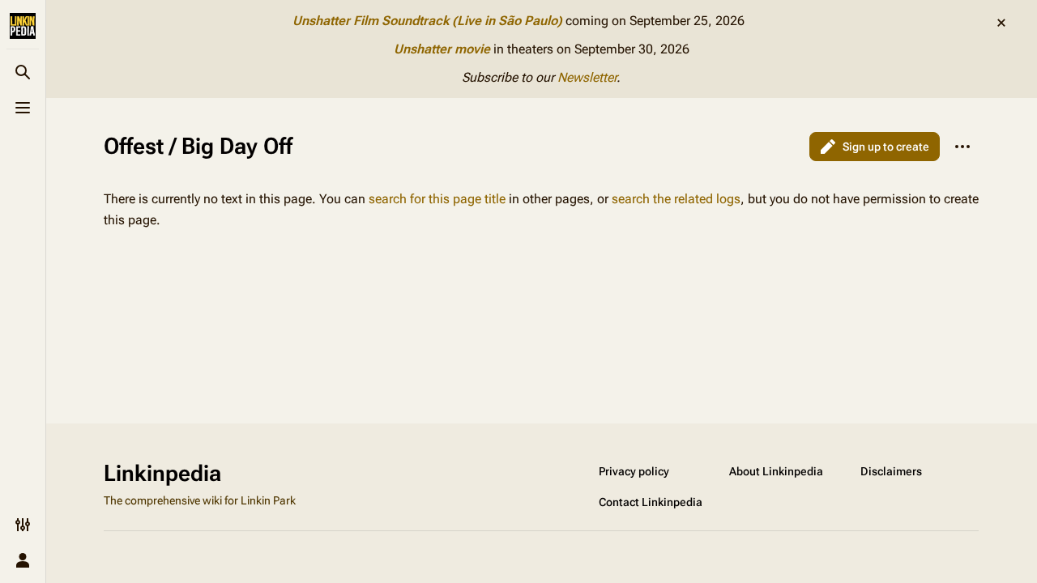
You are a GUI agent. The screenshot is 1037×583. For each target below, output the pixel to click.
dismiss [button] (1001, 22)
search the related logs (676, 198)
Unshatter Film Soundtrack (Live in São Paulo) (427, 20)
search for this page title (437, 198)
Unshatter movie (442, 49)
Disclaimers (891, 471)
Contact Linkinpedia (650, 502)
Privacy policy (634, 471)
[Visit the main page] (22, 26)
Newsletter (587, 77)
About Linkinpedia (776, 471)
